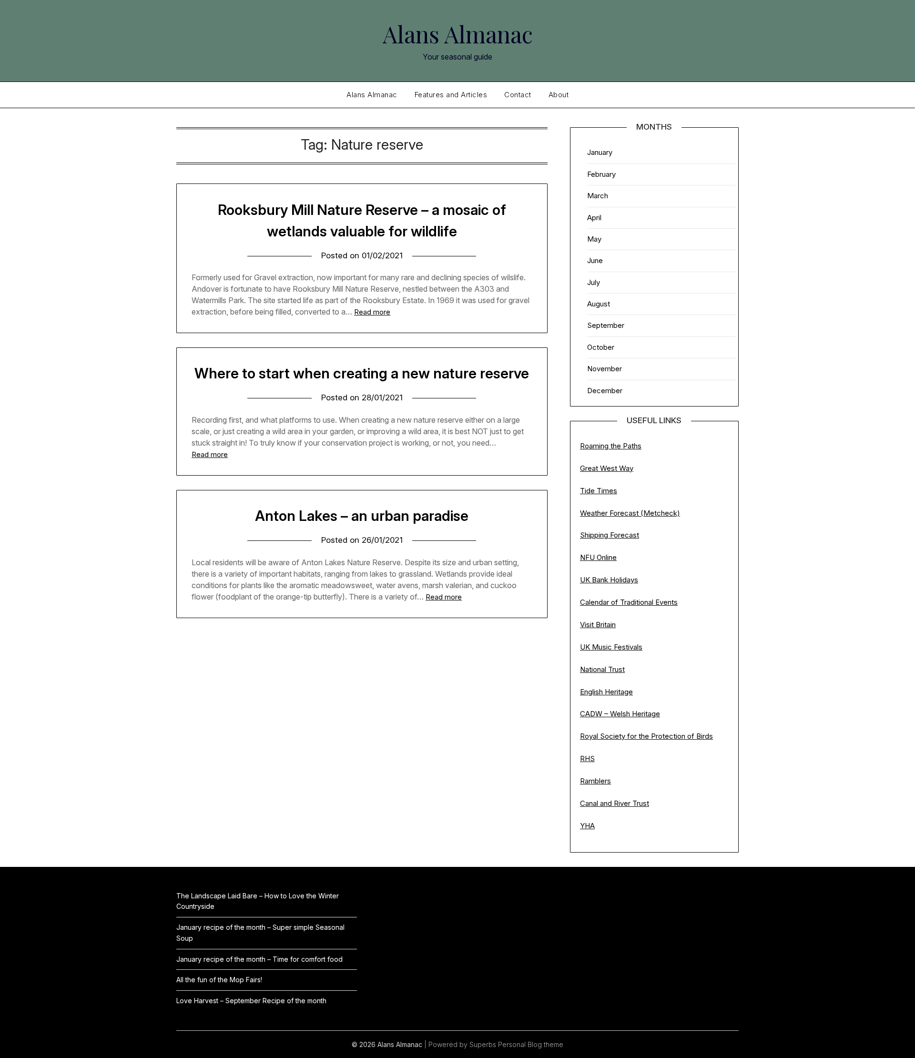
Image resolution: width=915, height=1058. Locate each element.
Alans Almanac (458, 34)
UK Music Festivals (611, 646)
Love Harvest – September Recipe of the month (251, 1001)
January (599, 152)
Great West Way (606, 468)
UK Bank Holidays (609, 579)
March (597, 195)
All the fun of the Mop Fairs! (219, 980)
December (604, 390)
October (600, 347)
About (559, 94)
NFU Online (598, 557)
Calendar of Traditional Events (629, 602)
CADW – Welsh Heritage (620, 713)
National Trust (602, 669)
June (595, 260)
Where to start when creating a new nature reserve (361, 373)
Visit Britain (598, 624)
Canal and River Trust (614, 803)
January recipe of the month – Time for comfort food (259, 959)
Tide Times (598, 490)
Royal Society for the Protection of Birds (646, 736)
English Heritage (606, 691)
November (604, 368)
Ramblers (595, 780)
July (593, 282)
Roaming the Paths (610, 445)
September (605, 325)
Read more (372, 311)
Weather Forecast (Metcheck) (630, 513)
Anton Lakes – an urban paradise (361, 515)
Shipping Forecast (609, 534)
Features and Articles (451, 94)
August (598, 303)
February (601, 174)
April (594, 217)
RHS (587, 758)
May (594, 239)
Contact (517, 94)
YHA (587, 825)
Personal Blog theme (530, 1044)
